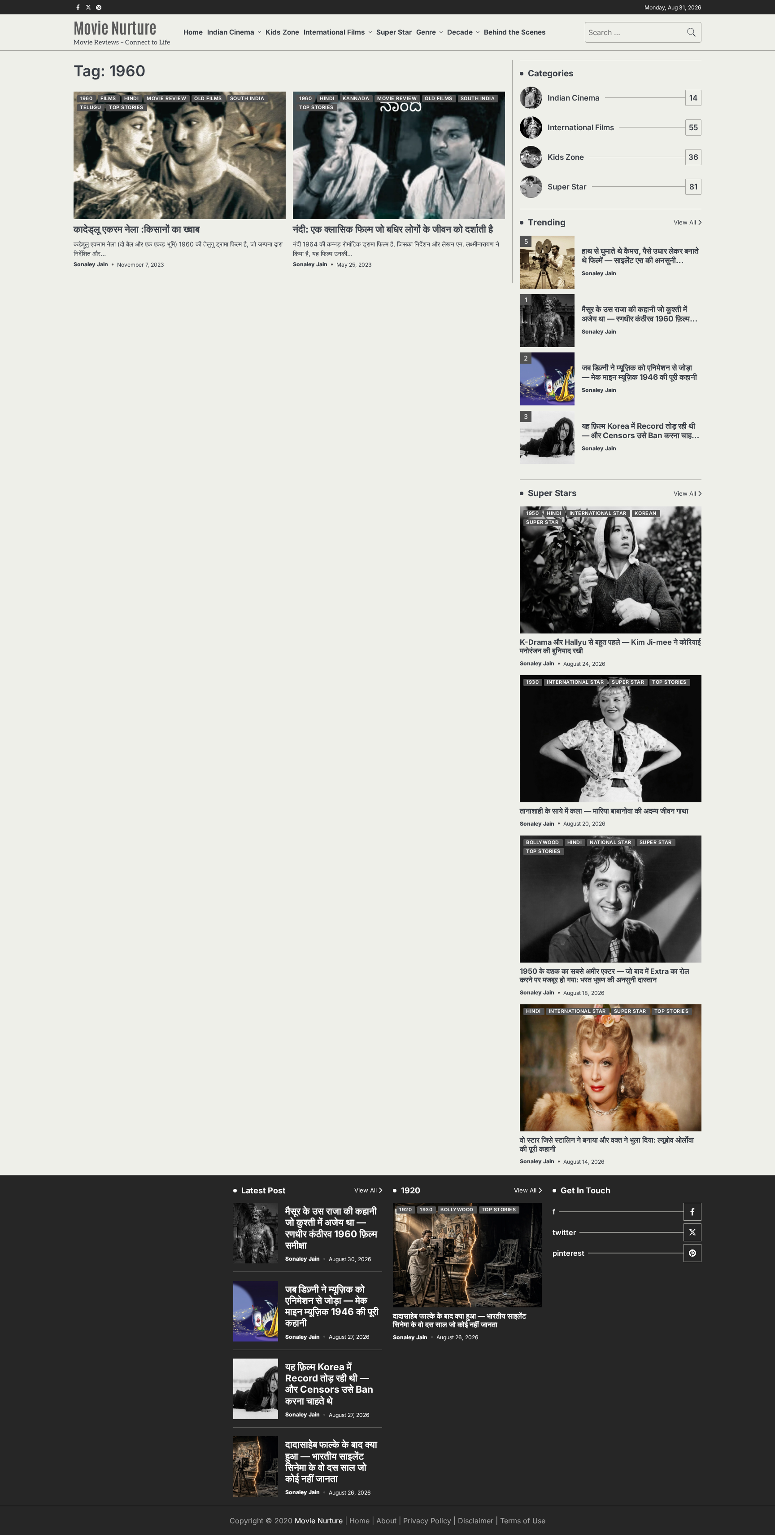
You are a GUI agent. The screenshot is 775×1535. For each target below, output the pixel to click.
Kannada (356, 98)
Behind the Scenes (515, 32)
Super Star (394, 32)
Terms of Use (522, 1520)
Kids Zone (282, 32)
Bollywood (542, 842)
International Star (598, 513)
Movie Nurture (115, 27)
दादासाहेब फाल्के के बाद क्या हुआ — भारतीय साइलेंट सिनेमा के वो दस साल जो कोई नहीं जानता (331, 1461)
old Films (208, 98)
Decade (460, 32)
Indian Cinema (230, 32)
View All (685, 222)
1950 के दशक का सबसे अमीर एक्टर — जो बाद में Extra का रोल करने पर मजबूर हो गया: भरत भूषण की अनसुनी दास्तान (604, 975)
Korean (646, 513)
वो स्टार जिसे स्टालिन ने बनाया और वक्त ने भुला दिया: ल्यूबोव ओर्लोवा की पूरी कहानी (607, 1144)
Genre (426, 32)
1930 (532, 682)
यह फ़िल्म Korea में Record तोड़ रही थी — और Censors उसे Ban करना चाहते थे (639, 435)
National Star (610, 842)
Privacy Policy (427, 1520)
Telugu (90, 107)
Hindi (131, 98)
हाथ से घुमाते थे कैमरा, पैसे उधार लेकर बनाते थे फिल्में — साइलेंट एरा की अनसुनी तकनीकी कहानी (640, 260)
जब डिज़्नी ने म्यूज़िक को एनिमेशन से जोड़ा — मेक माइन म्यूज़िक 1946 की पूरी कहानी (639, 372)
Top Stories (126, 107)
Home (193, 32)
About (386, 1520)
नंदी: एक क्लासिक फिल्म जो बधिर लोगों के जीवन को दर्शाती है (393, 229)
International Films (334, 32)
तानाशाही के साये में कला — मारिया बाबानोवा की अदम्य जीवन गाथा (604, 810)
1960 (86, 98)
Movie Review (166, 98)
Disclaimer (475, 1520)
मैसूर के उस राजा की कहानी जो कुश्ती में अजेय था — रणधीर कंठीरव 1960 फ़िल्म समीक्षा (636, 318)
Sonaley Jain (91, 264)
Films (108, 98)
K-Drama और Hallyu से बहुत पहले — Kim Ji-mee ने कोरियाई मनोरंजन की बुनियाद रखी (610, 646)
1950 (532, 513)
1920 (405, 1210)
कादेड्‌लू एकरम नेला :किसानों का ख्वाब (137, 229)
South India (247, 98)
